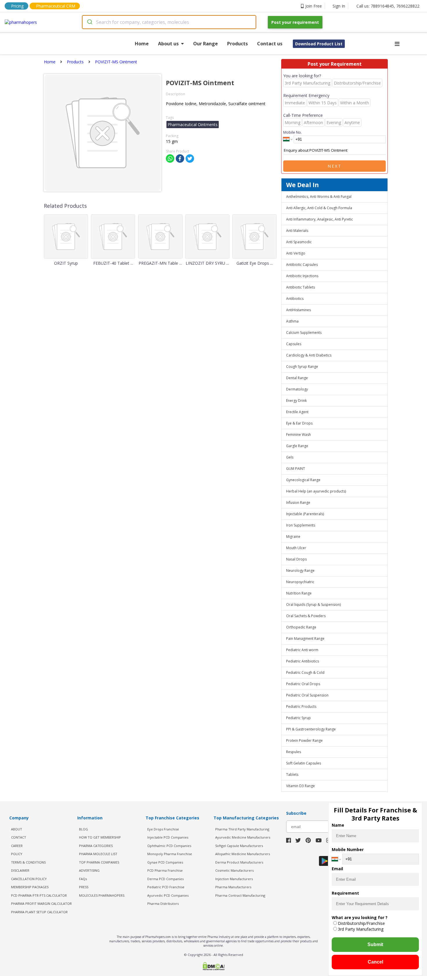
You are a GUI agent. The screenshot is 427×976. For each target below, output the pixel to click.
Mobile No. (292, 132)
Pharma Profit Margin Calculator (41, 903)
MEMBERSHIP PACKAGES (30, 887)
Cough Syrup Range (302, 366)
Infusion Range (298, 502)
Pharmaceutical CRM (55, 6)
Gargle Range (297, 445)
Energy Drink (296, 400)
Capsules (293, 343)
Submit (375, 944)
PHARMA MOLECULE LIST (98, 854)
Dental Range (297, 377)
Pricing (17, 6)
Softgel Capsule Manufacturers (239, 846)
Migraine (293, 536)
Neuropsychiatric (300, 581)
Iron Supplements (300, 525)
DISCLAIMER (20, 870)
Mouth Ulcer (296, 547)
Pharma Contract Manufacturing (240, 895)
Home (142, 43)
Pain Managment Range (305, 638)
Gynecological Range (303, 479)
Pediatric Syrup (298, 717)
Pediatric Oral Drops (303, 683)
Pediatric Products (301, 706)
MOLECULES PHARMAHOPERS (101, 895)
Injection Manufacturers (234, 879)
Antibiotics (295, 298)
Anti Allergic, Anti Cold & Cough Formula (319, 207)
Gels (289, 457)
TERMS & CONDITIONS (28, 862)
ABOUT (16, 829)
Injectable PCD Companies (167, 837)
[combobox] (169, 22)
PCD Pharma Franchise (165, 870)
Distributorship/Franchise (361, 923)
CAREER (17, 846)
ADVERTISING (89, 870)
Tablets (292, 774)
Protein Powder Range (304, 740)
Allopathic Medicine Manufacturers (242, 854)
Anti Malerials (297, 230)
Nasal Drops (296, 559)
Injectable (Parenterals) (305, 513)
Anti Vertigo (295, 253)
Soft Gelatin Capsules (303, 763)
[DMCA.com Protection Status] (213, 966)
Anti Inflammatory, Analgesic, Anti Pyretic (319, 219)
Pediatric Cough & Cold (305, 672)
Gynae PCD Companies (165, 862)
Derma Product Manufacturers (239, 862)
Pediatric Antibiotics (302, 661)
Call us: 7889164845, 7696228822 (387, 6)
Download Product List (318, 43)
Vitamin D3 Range (300, 785)
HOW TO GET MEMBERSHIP (100, 837)
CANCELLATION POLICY (29, 879)
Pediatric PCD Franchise (165, 887)
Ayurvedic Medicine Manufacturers (242, 837)
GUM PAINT (295, 468)
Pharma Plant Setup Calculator (39, 912)
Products (237, 43)
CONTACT (18, 837)
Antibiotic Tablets (300, 287)
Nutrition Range (299, 593)
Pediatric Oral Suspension (307, 695)
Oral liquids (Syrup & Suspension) (313, 604)
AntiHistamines (298, 309)
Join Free (313, 6)
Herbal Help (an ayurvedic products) (316, 491)
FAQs (83, 879)
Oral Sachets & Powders (306, 615)
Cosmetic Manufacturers (234, 870)
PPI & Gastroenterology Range (311, 729)
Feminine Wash (298, 434)
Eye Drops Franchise (163, 829)
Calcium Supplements (304, 332)
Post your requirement (295, 22)
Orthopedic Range (301, 627)
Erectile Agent (297, 411)
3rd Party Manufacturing (360, 929)
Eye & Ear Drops (299, 423)
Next (335, 166)
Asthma (292, 321)
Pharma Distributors (163, 903)
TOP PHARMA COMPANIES (99, 862)
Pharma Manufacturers (233, 887)
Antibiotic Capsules (302, 264)
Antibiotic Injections (302, 275)
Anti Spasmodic (299, 241)
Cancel (375, 961)
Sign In (339, 6)
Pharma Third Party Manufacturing (242, 829)
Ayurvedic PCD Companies (168, 895)
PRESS (83, 887)
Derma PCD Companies (165, 879)
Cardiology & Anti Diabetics (308, 355)
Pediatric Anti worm (302, 649)
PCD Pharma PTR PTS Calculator (39, 895)
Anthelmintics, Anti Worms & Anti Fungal (318, 196)
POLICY (16, 854)
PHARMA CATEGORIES (96, 846)
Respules (293, 751)
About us (168, 43)
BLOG (83, 829)
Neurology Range (300, 570)
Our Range (205, 43)
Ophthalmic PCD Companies (169, 846)
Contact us (269, 43)
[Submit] (89, 22)
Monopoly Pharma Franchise (169, 854)
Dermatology (297, 389)
